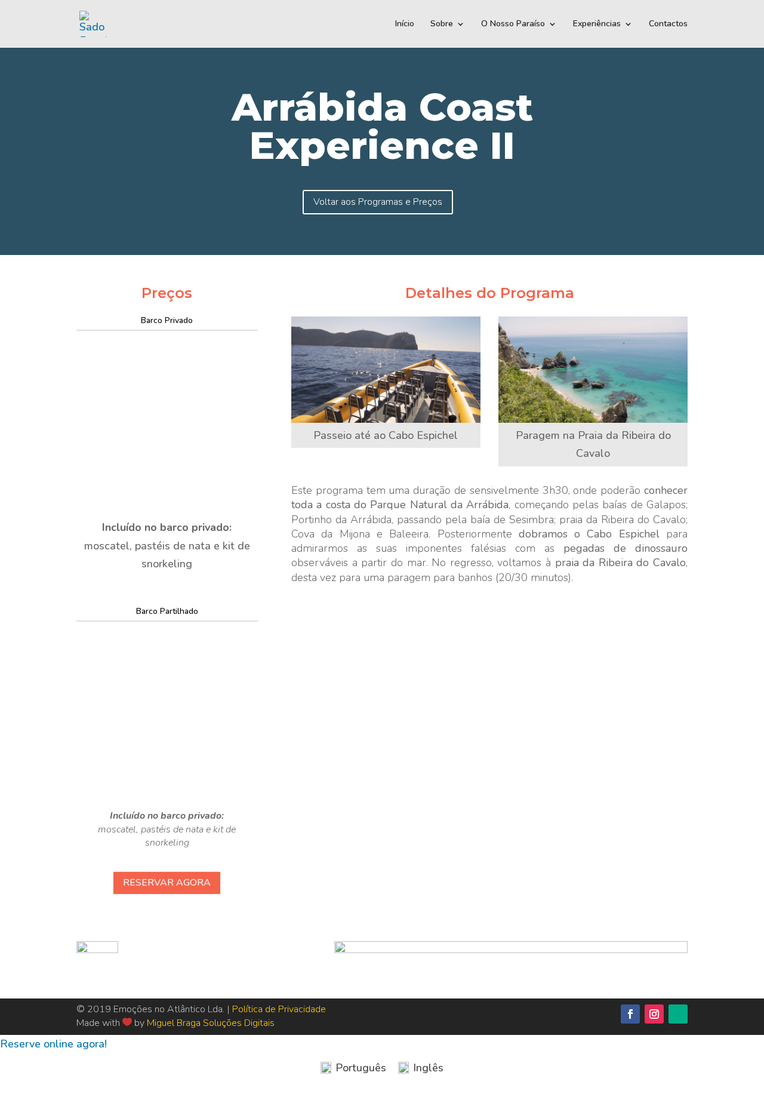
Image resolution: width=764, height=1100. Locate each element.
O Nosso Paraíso (513, 24)
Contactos (668, 24)
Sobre (441, 24)
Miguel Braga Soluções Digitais (211, 1023)
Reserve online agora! (53, 1044)
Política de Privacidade (279, 1009)
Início (404, 24)
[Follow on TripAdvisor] (678, 1014)
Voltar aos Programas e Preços (377, 201)
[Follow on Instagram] (654, 1014)
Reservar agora (167, 882)
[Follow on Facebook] (630, 1014)
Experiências (597, 24)
